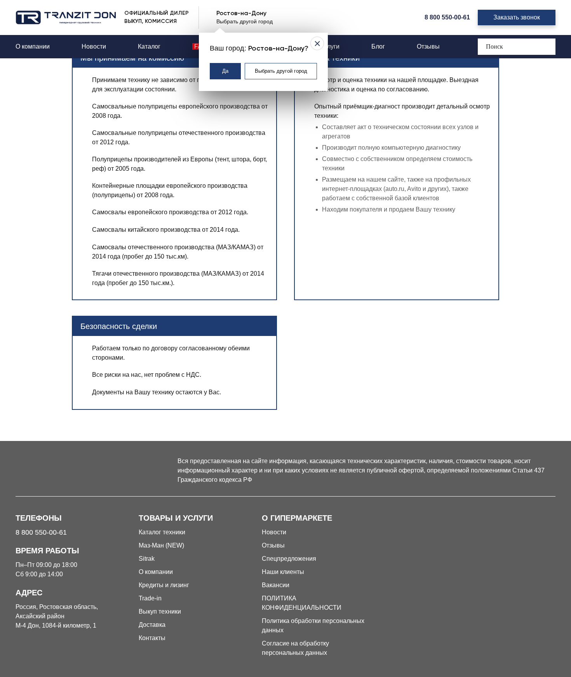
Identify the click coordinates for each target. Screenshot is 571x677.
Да (225, 71)
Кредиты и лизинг (164, 585)
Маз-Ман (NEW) (161, 545)
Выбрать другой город (281, 71)
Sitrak (147, 558)
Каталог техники (162, 532)
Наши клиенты (283, 572)
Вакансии (275, 585)
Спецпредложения (289, 558)
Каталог (149, 46)
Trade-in (150, 598)
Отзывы (428, 46)
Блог (378, 46)
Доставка (152, 624)
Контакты (152, 638)
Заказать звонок (516, 17)
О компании (33, 46)
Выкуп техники (160, 611)
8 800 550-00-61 (447, 17)
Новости (94, 46)
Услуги (329, 46)
